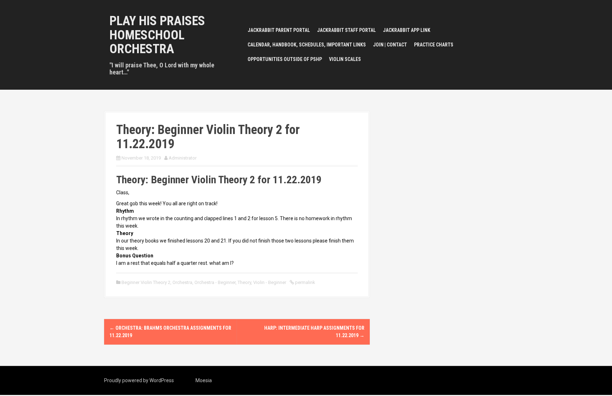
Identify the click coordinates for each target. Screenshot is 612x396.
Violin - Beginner (269, 282)
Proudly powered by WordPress (139, 380)
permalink (304, 282)
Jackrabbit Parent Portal (279, 30)
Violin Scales (345, 59)
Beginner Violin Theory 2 (145, 282)
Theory (244, 282)
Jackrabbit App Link (406, 30)
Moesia (204, 380)
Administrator (183, 158)
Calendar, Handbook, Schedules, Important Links (307, 45)
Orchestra (182, 282)
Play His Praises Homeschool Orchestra (157, 34)
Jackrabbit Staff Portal (346, 30)
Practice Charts (433, 45)
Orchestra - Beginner (215, 282)
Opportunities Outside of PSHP (285, 59)
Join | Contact (390, 45)
